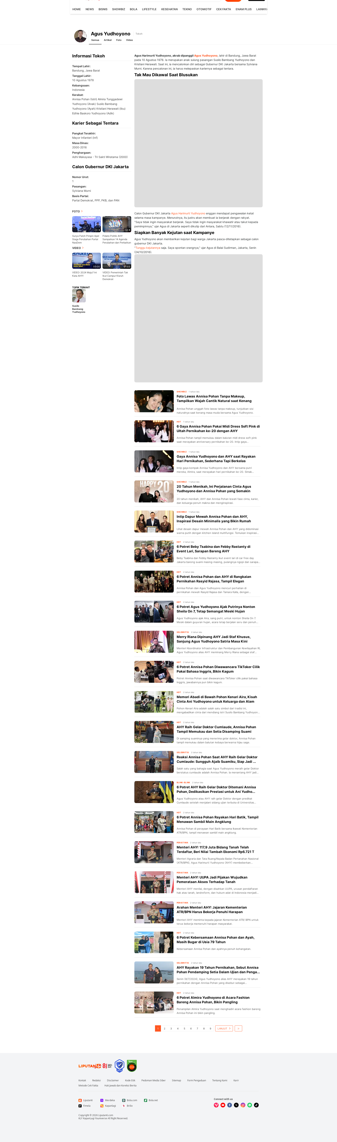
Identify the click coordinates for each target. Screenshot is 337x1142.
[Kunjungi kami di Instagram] (243, 1105)
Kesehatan (169, 9)
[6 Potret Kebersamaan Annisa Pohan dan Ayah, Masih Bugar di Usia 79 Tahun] (154, 942)
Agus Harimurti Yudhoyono (188, 213)
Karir (236, 1080)
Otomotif (204, 9)
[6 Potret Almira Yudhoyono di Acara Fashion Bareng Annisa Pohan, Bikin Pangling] (154, 1002)
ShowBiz (118, 9)
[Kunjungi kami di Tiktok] (256, 1105)
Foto (118, 40)
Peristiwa (182, 842)
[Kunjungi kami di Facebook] (229, 1105)
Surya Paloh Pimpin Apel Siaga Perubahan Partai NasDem (85, 239)
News (90, 9)
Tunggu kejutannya (148, 247)
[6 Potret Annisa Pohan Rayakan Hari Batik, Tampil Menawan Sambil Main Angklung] (154, 822)
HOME (76, 9)
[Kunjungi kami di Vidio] (216, 1105)
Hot (179, 421)
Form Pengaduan (196, 1080)
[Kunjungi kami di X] (236, 1105)
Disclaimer (113, 1080)
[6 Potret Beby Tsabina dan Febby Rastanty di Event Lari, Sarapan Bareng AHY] (154, 552)
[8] (116, 224)
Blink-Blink (183, 782)
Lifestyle (149, 9)
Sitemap (176, 1080)
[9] (86, 224)
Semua (95, 40)
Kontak (82, 1080)
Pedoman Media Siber (153, 1080)
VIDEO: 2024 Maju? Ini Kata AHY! (84, 274)
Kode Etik (130, 1080)
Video (129, 40)
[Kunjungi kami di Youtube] (223, 1105)
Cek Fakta (223, 9)
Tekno (187, 9)
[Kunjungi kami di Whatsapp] (249, 1105)
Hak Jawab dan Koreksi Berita (120, 1085)
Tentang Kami (219, 1080)
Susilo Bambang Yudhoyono (78, 308)
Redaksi (96, 1080)
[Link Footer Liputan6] (95, 1066)
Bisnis (103, 9)
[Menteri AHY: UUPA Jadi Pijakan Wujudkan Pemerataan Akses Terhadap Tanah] (154, 882)
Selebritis (183, 632)
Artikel (108, 40)
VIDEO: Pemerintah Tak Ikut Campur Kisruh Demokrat (115, 276)
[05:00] (86, 260)
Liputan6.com (105, 1115)
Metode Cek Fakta (88, 1085)
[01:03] (116, 260)
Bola (133, 9)
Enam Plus (244, 9)
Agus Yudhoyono (206, 55)
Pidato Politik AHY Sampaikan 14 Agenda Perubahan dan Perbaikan (116, 239)
